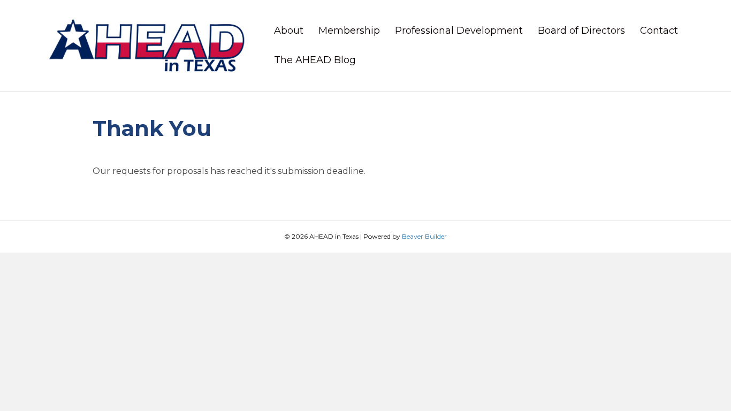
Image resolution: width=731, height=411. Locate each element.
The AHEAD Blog (315, 60)
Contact (659, 30)
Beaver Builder (424, 236)
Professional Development (459, 30)
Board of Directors (581, 30)
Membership (349, 30)
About (288, 30)
